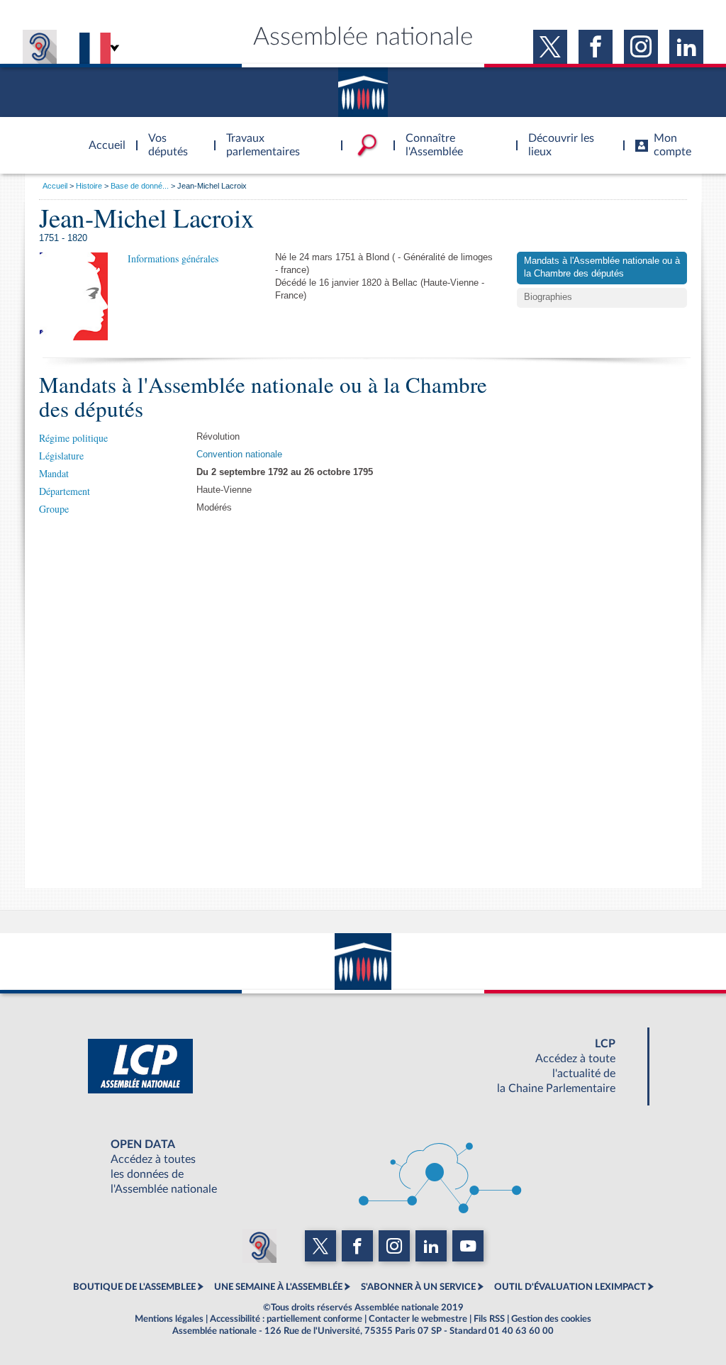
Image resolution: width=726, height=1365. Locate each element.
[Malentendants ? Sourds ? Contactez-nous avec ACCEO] (40, 47)
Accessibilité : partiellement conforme (286, 1319)
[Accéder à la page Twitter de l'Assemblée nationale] (550, 47)
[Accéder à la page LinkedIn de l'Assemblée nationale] (686, 47)
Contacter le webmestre (418, 1319)
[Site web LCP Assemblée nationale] (363, 1066)
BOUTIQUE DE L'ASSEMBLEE (134, 1287)
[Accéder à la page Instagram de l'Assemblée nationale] (641, 47)
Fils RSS (489, 1319)
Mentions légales (169, 1319)
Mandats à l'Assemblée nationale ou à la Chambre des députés (602, 267)
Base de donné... (140, 186)
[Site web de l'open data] (363, 1167)
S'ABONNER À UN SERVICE (418, 1287)
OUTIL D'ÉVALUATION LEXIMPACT (570, 1287)
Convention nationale (239, 454)
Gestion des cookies (551, 1319)
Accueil (55, 186)
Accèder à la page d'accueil (102, 137)
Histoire (89, 186)
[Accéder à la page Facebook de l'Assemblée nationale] (596, 47)
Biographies (548, 297)
